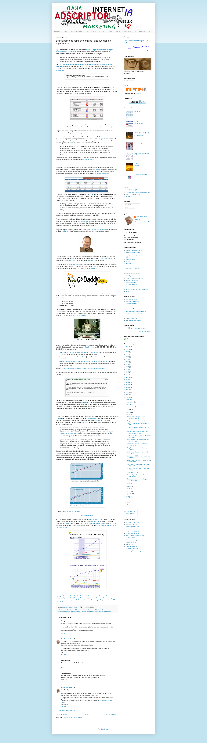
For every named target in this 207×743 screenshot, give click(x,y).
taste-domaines (106, 258)
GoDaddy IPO (90, 596)
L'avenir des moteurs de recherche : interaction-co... (137, 444)
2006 (127, 397)
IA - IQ (101, 31)
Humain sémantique (131, 318)
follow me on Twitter (145, 331)
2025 (127, 349)
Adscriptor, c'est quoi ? (132, 301)
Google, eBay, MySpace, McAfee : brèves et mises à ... (137, 417)
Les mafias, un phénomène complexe (137, 289)
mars (129, 489)
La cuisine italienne (131, 285)
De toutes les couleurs (132, 531)
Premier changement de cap (134, 250)
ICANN (59, 418)
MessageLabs (92, 418)
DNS (96, 609)
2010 (127, 387)
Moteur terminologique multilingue (136, 311)
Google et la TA (130, 259)
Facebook (137, 111)
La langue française (131, 524)
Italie (127, 257)
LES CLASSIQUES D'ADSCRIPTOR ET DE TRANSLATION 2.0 (128, 31)
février (129, 491)
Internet (58, 602)
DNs (114, 600)
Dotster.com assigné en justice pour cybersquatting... (137, 479)
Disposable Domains (95, 598)
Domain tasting (107, 598)
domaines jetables (96, 600)
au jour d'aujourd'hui (101, 173)
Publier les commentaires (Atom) (73, 717)
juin (128, 414)
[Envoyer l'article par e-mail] (81, 607)
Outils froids (129, 544)
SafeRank (85, 402)
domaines (87, 600)
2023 (127, 354)
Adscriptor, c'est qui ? (132, 303)
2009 (127, 390)
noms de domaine (77, 600)
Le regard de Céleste (132, 280)
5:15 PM (63, 667)
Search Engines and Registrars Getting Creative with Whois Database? (84, 368)
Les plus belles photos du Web (135, 535)
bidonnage (91, 260)
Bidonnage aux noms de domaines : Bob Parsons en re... (137, 432)
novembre (130, 402)
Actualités (66, 596)
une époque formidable (73, 511)
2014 (127, 377)
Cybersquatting (68, 598)
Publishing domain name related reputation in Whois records (79, 352)
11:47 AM (63, 633)
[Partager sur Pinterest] (93, 607)
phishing (97, 420)
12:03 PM (64, 681)
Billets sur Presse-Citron (133, 194)
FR (135, 93)
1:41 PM (63, 707)
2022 (127, 357)
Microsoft (99, 519)
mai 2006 (85, 422)
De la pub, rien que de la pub (134, 551)
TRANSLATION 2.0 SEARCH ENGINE (83, 31)
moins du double (83, 221)
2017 (127, 369)
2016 (127, 372)
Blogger (106, 729)
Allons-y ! (128, 287)
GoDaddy (97, 169)
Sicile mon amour (131, 282)
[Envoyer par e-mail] (85, 607)
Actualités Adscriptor (131, 299)
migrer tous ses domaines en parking (94, 523)
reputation (98, 596)
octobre (129, 404)
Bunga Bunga (138, 143)
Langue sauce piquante (133, 527)
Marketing (128, 263)
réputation (105, 596)
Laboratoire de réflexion (133, 266)
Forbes (91, 194)
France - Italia (130, 529)
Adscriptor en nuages (132, 255)
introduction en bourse (98, 229)
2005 (127, 497)
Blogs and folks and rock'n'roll (136, 421)
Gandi (67, 523)
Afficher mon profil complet (142, 222)
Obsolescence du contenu (133, 252)
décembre (130, 399)
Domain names (107, 600)
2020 (127, 362)
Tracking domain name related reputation (73, 357)
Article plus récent (62, 714)
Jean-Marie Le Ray (87, 515)
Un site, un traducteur (132, 548)
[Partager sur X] (89, 607)
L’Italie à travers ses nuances (134, 278)
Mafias (127, 291)
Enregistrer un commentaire (67, 710)
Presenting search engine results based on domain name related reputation (83, 361)
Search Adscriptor (129, 81)
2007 (127, 394)
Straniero (128, 316)
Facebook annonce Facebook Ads (140, 122)
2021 (127, 359)
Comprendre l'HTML (131, 546)
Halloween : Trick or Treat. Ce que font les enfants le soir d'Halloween (142, 134)
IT (140, 93)
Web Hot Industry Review (77, 315)
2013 (127, 379)
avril (128, 486)
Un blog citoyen (130, 537)
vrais (94, 408)
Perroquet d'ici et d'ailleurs (133, 522)
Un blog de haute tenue (132, 533)
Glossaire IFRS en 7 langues (134, 314)
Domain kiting (84, 598)
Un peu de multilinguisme (133, 540)
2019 (127, 364)
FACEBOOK (129, 196)
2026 (127, 347)
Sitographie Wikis (131, 542)
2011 (127, 384)
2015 (127, 374)
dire (72, 143)
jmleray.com (137, 219)
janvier (129, 494)
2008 (127, 392)
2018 (127, 367)
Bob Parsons (60, 70)
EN (138, 93)
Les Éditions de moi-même (133, 320)
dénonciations (75, 264)
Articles (128, 204)
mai (128, 483)
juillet (129, 412)
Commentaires (130, 208)
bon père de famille (88, 159)
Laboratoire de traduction (133, 268)
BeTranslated (129, 505)
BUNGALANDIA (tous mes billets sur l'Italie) (138, 192)
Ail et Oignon (129, 276)
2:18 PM (63, 655)
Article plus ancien (111, 714)
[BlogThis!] (87, 607)
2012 (127, 382)
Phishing (76, 598)
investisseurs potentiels (89, 294)
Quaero (106, 139)
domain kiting (71, 260)
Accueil (87, 714)
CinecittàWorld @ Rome (133, 190)
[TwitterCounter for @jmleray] (138, 328)
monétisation (67, 600)
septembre (130, 407)
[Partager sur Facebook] (91, 607)
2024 (127, 352)
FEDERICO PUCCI (60, 31)
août (128, 409)
